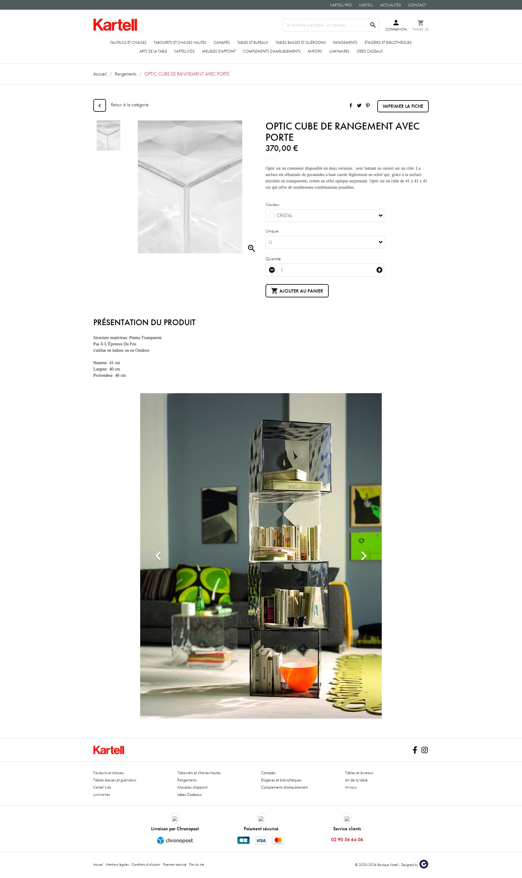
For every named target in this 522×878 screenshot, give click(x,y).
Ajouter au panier (297, 290)
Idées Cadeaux (370, 51)
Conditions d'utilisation (145, 864)
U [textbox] (270, 242)
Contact (417, 5)
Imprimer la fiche (403, 106)
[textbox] (321, 216)
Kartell (366, 5)
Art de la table (356, 780)
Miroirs (315, 51)
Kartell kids (184, 51)
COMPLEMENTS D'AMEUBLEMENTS (272, 51)
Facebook (414, 750)
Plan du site (196, 864)
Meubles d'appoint (219, 51)
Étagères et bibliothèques (388, 42)
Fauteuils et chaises (128, 42)
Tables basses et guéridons (301, 42)
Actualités (390, 5)
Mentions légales (117, 864)
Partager (350, 105)
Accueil (98, 864)
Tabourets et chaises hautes (180, 42)
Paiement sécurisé (174, 864)
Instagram (424, 750)
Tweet (359, 105)
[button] (158, 556)
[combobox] (326, 215)
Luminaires (339, 51)
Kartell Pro (341, 5)
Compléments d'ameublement (284, 787)
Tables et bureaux (252, 42)
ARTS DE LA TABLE (153, 51)
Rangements (345, 42)
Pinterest (367, 105)
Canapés (222, 42)
